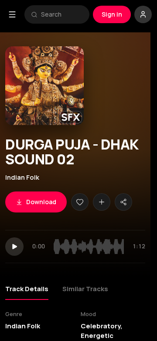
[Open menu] (12, 14)
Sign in (112, 14)
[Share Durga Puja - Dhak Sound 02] (123, 202)
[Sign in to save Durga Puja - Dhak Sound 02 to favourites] (80, 202)
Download (41, 202)
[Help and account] (143, 14)
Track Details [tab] (26, 288)
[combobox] (62, 14)
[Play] (14, 246)
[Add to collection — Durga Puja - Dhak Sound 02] (101, 202)
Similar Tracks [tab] (85, 288)
